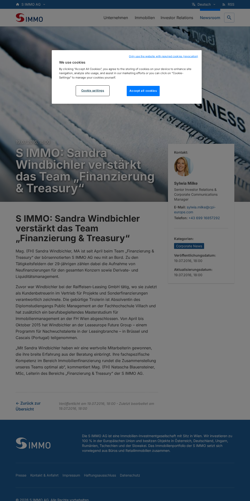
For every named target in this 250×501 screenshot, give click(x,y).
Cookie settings (92, 90)
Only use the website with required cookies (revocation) (163, 56)
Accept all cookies (143, 90)
